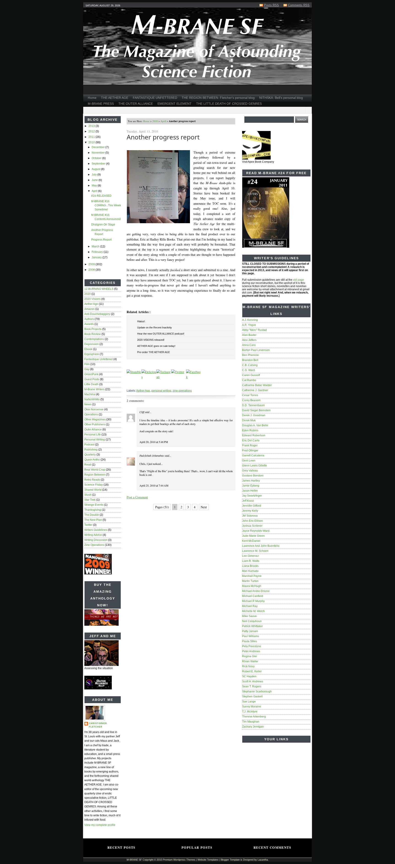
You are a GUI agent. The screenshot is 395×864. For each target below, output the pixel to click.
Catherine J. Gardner (255, 390)
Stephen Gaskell (252, 696)
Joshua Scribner (252, 525)
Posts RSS (271, 5)
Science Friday (93, 484)
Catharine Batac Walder (257, 385)
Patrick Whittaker (252, 626)
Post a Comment (137, 497)
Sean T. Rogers (251, 686)
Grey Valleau (250, 470)
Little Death (91, 384)
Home (92, 97)
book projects (92, 329)
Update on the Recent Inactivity (154, 327)
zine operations (94, 545)
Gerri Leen (248, 460)
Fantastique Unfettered (98, 359)
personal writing (94, 439)
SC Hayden (249, 676)
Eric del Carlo (250, 440)
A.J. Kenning (250, 320)
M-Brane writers (94, 389)
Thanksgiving (92, 509)
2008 (92, 269)
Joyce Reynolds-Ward (256, 530)
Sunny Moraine (251, 706)
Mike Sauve (249, 616)
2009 (92, 264)
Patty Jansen (250, 631)
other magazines (95, 419)
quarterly (90, 454)
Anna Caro (249, 345)
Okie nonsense (94, 409)
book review (92, 334)
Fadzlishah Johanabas (151, 455)
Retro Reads (92, 479)
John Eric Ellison (252, 520)
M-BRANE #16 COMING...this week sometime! (106, 205)
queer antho (92, 459)
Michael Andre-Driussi (256, 591)
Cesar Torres (250, 395)
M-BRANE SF (134, 859)
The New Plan (93, 519)
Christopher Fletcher (98, 725)
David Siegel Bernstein (256, 410)
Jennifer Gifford (251, 505)
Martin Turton (250, 581)
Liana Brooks (250, 566)
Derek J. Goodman (253, 415)
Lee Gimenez (250, 556)
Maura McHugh (251, 586)
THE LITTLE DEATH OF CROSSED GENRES (229, 103)
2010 (92, 142)
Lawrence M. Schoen (255, 550)
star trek (90, 499)
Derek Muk (249, 420)
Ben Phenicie (250, 355)
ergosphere (91, 354)
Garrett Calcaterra (253, 455)
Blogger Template (230, 859)
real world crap (94, 469)
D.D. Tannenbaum (253, 405)
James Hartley (251, 480)
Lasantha (263, 859)
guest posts (91, 379)
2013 (92, 126)
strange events (93, 504)
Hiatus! (141, 321)
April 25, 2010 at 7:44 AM (153, 485)
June (95, 180)
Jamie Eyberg (250, 485)
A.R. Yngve (249, 325)
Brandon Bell (250, 360)
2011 (92, 137)
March (96, 246)
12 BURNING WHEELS (98, 289)
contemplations (94, 339)
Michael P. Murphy (253, 601)
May (95, 185)
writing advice (93, 535)
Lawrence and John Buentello (260, 545)
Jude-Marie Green (253, 535)
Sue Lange (249, 701)
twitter (88, 524)
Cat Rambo (249, 380)
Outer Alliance (93, 429)
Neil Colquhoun (252, 621)
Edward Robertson (253, 435)
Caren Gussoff (251, 375)
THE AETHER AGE (114, 97)
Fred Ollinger (250, 450)
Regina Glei (249, 656)
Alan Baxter (249, 335)
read (87, 464)
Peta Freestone (251, 646)
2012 (92, 131)
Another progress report (163, 137)
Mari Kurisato (250, 571)
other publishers (94, 424)
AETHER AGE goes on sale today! (156, 346)
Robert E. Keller (252, 671)
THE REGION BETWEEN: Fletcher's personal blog (218, 97)
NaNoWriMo (92, 399)
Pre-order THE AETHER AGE (153, 352)
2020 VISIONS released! (150, 339)
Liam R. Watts (250, 561)
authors (89, 319)
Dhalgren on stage (103, 224)
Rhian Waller (250, 661)
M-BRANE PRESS (101, 103)
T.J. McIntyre (249, 711)
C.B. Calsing (250, 365)
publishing (91, 449)
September (99, 163)
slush (87, 494)
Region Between (94, 474)
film (87, 364)
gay (86, 369)
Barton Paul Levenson (256, 350)
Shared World (92, 489)
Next (204, 507)
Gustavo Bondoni (253, 475)
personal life (92, 434)
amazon (89, 309)
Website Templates (208, 859)
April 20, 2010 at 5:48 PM (153, 442)
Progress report (101, 239)
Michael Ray (250, 606)
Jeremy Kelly (250, 510)
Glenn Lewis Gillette (254, 465)
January (97, 257)
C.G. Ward (248, 370)
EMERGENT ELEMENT (174, 103)
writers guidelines (95, 529)
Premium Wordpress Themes (179, 859)
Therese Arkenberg (254, 716)
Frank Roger (250, 445)
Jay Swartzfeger (252, 495)
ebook (88, 349)
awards (89, 324)
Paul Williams (250, 636)
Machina (89, 394)
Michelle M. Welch (253, 611)
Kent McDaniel (251, 540)
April (95, 191)
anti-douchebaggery (97, 314)
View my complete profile (99, 825)
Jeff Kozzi (248, 500)
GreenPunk (91, 374)
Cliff (141, 412)
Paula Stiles (249, 641)
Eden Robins (250, 430)
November (98, 152)
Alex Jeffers (249, 340)
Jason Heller (250, 490)
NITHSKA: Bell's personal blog (281, 97)
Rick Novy (248, 666)
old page (298, 279)
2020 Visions (92, 299)
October (97, 158)
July (94, 174)
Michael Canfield (252, 596)
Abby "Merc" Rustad (254, 330)
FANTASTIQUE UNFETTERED (155, 97)
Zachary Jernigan (253, 726)
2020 (87, 294)
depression (91, 344)
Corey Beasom (251, 400)
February (98, 252)
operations (91, 414)
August (96, 169)
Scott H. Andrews (252, 681)
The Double (91, 514)
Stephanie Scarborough (257, 691)
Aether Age (91, 304)
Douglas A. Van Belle (255, 425)
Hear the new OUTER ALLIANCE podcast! (160, 333)
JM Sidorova (250, 515)
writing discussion (95, 540)
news (87, 404)
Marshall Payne (252, 576)
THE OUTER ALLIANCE (135, 103)
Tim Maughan (250, 721)
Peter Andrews (251, 651)
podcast (89, 444)
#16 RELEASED (101, 195)
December (98, 147)
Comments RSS (299, 5)
